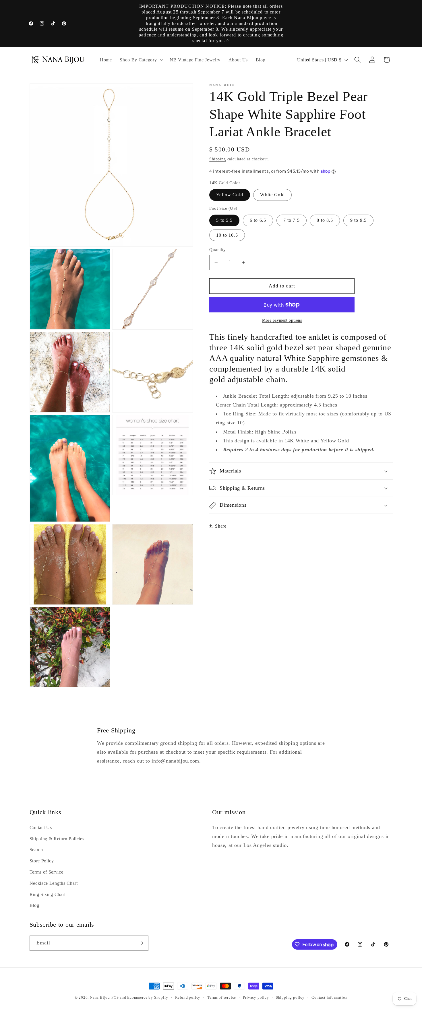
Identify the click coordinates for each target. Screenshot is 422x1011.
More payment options (282, 320)
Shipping (217, 159)
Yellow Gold (229, 194)
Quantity (217, 249)
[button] (141, 60)
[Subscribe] (140, 943)
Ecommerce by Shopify (147, 998)
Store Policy (42, 860)
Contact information (329, 998)
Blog (34, 905)
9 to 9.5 (358, 220)
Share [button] (220, 526)
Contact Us (41, 827)
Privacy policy (256, 998)
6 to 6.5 (258, 220)
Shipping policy (290, 998)
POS (115, 998)
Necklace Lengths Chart (54, 883)
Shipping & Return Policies (57, 838)
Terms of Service (46, 872)
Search (36, 849)
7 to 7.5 (291, 220)
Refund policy (187, 998)
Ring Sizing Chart (48, 894)
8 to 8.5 (325, 220)
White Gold (272, 194)
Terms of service (221, 998)
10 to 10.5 (227, 234)
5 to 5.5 (224, 220)
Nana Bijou (100, 998)
